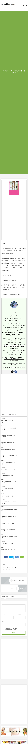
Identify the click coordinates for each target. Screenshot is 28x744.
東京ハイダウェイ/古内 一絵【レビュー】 (9, 421)
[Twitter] (12, 371)
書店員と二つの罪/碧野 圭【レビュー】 (8, 517)
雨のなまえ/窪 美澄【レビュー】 (8, 470)
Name (3, 614)
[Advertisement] (14, 394)
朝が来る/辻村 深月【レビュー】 (8, 549)
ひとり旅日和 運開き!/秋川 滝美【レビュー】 (9, 428)
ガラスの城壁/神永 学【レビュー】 (8, 475)
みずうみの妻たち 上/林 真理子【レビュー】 (8, 482)
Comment (4, 603)
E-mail (15, 614)
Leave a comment (6, 569)
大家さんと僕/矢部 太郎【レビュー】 (9, 449)
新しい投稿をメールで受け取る (10, 629)
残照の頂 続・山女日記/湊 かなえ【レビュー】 (8, 436)
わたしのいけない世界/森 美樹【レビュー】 (9, 456)
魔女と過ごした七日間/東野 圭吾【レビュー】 (9, 530)
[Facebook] (15, 371)
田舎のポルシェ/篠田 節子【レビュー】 (8, 443)
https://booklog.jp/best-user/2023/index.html (14, 367)
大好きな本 (8, 564)
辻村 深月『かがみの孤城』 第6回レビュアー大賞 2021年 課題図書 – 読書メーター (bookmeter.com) (14, 346)
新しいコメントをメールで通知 (10, 628)
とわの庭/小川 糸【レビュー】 (7, 523)
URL (3, 621)
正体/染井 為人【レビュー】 (7, 496)
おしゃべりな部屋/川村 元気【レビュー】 (9, 489)
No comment (18, 567)
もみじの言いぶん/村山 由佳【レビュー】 (9, 509)
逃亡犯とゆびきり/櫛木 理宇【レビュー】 (9, 537)
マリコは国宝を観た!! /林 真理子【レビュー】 (9, 502)
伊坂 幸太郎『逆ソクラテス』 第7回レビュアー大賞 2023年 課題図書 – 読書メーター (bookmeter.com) (14, 359)
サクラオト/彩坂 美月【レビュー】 (8, 543)
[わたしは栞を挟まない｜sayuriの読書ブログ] (8, 4)
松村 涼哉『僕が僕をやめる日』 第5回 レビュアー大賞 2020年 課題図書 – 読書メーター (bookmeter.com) (14, 334)
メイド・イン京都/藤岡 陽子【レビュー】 (9, 463)
